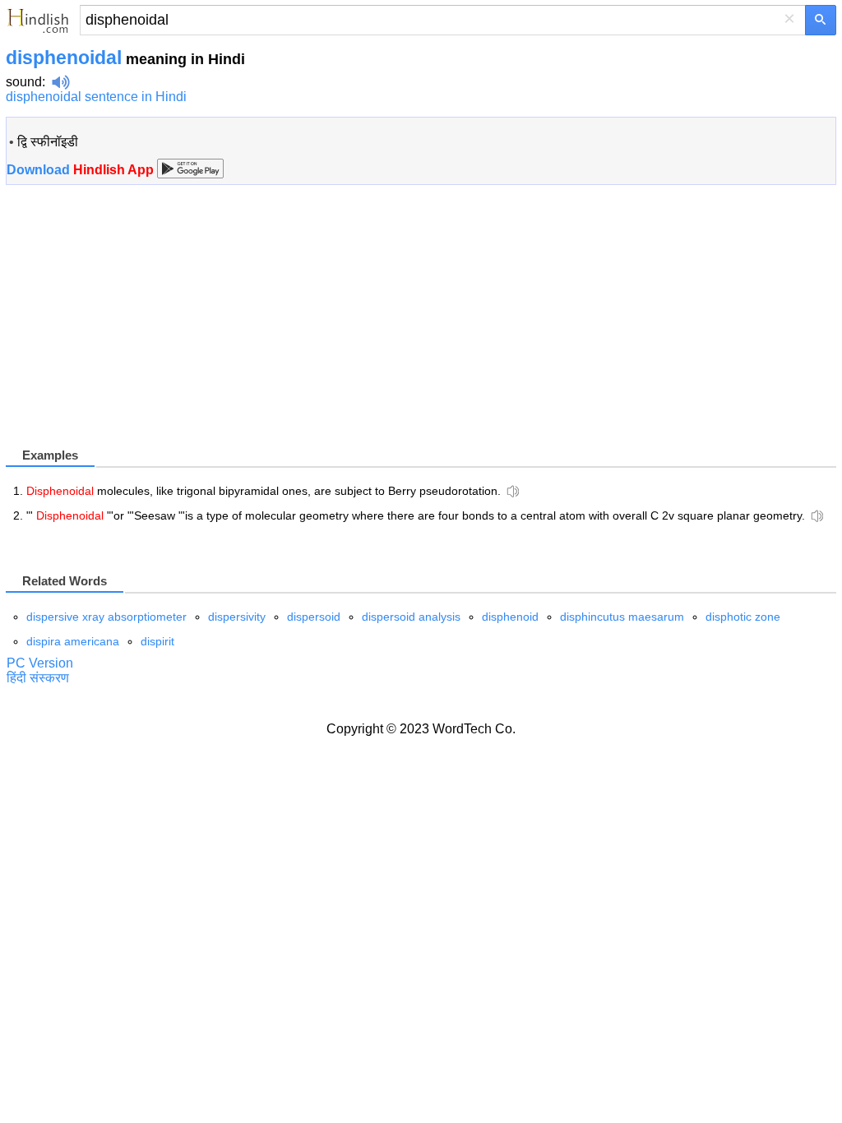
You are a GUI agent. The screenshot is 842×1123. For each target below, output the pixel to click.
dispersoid (313, 616)
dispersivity (237, 616)
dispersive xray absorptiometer (106, 616)
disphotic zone (743, 616)
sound (24, 82)
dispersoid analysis (411, 616)
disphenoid (510, 616)
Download (82, 170)
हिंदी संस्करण (38, 678)
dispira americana (72, 641)
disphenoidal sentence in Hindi (96, 97)
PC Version (40, 663)
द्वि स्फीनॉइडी (47, 142)
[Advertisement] (144, 330)
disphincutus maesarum (622, 616)
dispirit (157, 641)
